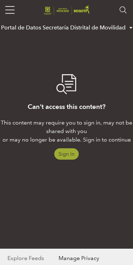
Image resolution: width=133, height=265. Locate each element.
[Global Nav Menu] (10, 10)
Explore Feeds (25, 258)
